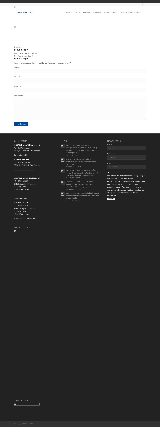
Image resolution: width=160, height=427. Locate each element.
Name (17, 67)
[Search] (144, 12)
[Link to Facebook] (137, 4)
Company (111, 154)
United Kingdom (128, 1)
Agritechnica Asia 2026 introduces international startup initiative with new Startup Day (81, 161)
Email (17, 77)
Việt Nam (131, 1)
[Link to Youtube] (140, 4)
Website (17, 86)
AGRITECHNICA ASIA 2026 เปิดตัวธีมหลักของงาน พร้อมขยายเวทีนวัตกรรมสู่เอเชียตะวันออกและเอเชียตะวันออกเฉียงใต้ (82, 195)
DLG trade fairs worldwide (24, 218)
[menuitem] (69, 12)
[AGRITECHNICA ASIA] (23, 12)
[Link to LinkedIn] (144, 4)
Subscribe (111, 198)
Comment (18, 96)
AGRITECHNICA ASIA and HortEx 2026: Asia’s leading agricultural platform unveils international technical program (82, 184)
